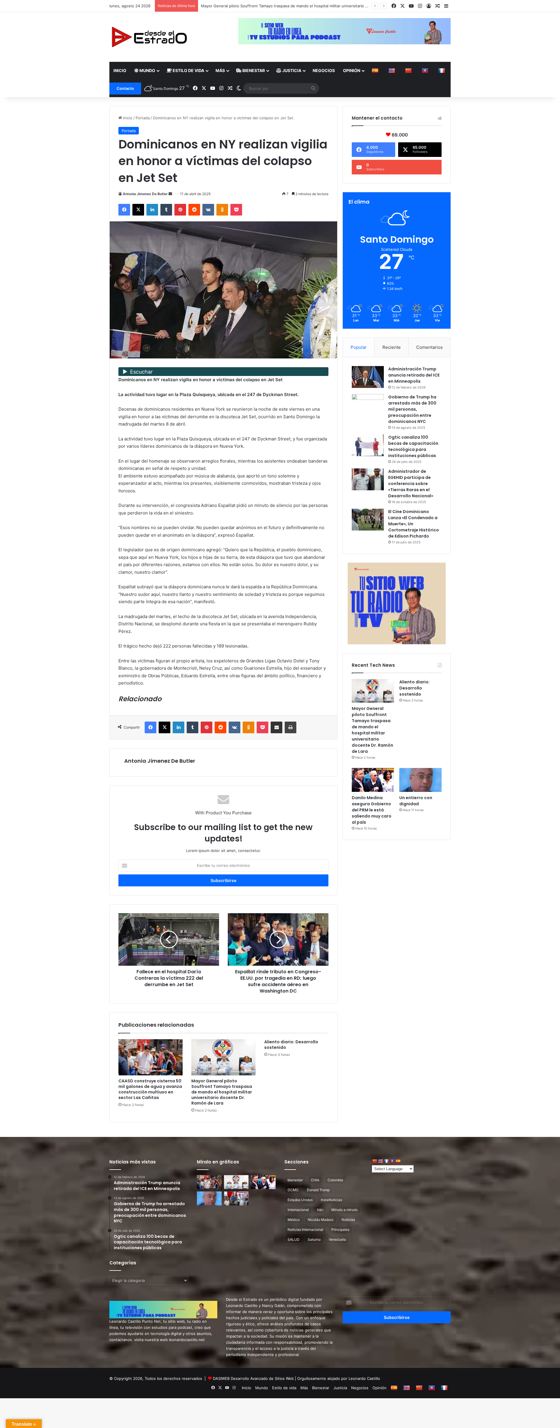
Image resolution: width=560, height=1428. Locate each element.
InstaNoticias (331, 1200)
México (294, 1219)
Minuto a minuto (344, 1210)
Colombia (335, 1180)
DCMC (293, 1190)
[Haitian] (425, 70)
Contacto (125, 88)
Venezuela (337, 1239)
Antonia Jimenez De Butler (145, 194)
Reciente (391, 347)
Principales (340, 1229)
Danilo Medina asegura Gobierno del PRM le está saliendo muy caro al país (371, 810)
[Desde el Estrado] (149, 37)
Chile (315, 1180)
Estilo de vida (188, 70)
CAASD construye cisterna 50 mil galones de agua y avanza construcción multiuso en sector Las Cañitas (150, 1089)
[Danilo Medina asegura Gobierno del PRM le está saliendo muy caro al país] (373, 780)
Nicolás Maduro (320, 1219)
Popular (359, 347)
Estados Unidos (300, 1200)
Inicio (119, 70)
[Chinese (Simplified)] (409, 70)
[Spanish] (376, 70)
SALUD (294, 1239)
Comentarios (429, 347)
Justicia (291, 70)
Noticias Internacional (305, 1229)
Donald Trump (318, 1190)
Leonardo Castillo (364, 1378)
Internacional (298, 1210)
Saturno (314, 1239)
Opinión (351, 70)
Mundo (147, 70)
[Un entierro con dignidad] (420, 780)
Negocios (324, 70)
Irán (320, 1210)
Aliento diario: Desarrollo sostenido (233, 6)
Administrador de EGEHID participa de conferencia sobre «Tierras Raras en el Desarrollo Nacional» (410, 483)
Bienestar (253, 70)
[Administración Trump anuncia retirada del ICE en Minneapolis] (368, 377)
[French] (442, 70)
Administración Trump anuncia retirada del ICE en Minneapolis (414, 375)
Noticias (348, 1219)
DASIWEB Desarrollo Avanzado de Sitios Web (253, 1378)
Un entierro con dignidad (415, 801)
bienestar (295, 1180)
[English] (392, 70)
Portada (143, 118)
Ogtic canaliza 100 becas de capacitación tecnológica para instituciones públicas (413, 446)
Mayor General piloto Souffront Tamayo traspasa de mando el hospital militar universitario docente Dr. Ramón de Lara (221, 1092)
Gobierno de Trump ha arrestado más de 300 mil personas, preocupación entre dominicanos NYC (412, 409)
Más (220, 70)
